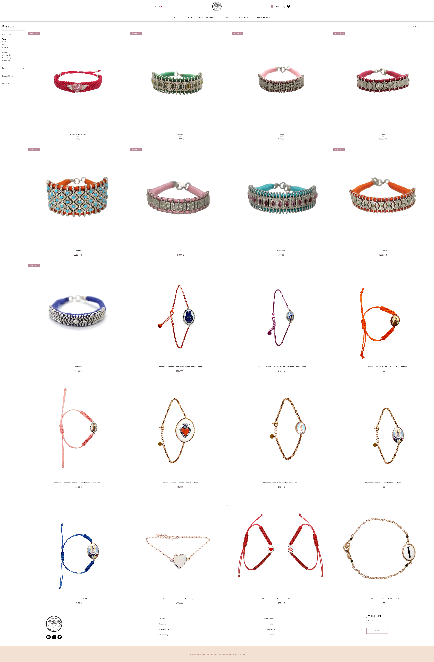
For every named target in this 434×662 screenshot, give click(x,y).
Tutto (4, 39)
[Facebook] (54, 637)
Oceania (5, 47)
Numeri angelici (7, 58)
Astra (4, 50)
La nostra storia (163, 629)
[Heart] (288, 6)
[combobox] (421, 26)
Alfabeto (5, 44)
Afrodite (5, 52)
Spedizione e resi (271, 618)
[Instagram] (48, 637)
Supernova (6, 61)
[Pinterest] (59, 637)
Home (162, 618)
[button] (284, 6)
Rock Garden (7, 55)
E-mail (368, 621)
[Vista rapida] (281, 198)
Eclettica (5, 42)
